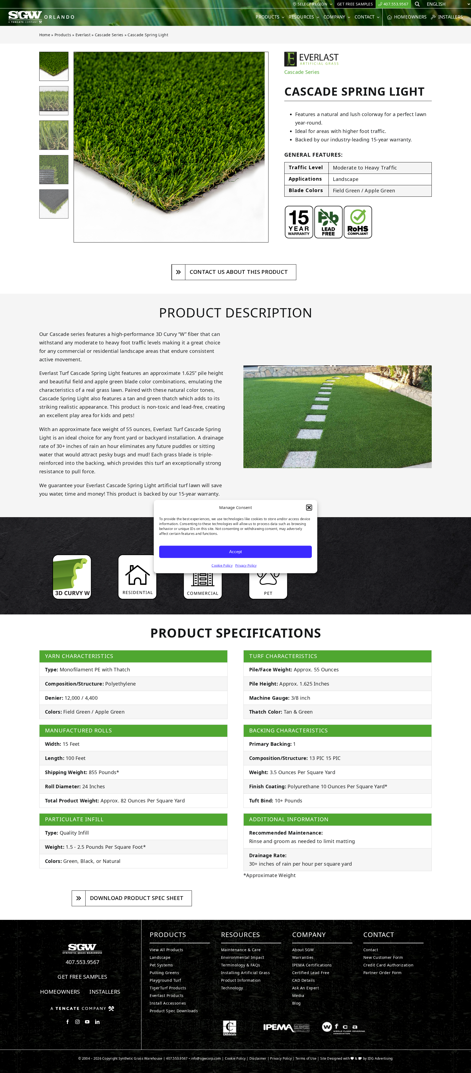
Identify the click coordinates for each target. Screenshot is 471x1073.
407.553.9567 (82, 962)
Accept (235, 551)
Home (44, 34)
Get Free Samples (82, 976)
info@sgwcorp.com (206, 1058)
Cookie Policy (222, 565)
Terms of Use (305, 1058)
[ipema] (287, 1022)
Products (63, 34)
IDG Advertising (380, 1058)
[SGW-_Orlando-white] (42, 13)
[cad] (230, 1022)
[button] (309, 507)
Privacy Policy (246, 565)
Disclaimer (258, 1058)
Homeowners (60, 991)
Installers (104, 991)
